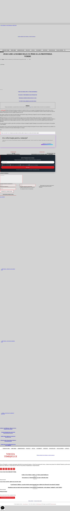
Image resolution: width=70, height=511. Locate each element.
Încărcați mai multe (3, 479)
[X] (11, 469)
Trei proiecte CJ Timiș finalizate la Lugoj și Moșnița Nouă (35, 477)
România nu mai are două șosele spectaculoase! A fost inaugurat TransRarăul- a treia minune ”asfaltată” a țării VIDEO (35, 487)
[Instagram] (4, 469)
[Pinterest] (6, 469)
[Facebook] (1, 469)
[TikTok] (9, 469)
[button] (65, 50)
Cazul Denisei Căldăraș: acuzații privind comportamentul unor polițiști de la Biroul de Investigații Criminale (35, 484)
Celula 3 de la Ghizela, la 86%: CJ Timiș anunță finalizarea (35, 474)
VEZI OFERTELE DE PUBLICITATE (7, 497)
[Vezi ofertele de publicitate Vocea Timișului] (26, 36)
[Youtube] (14, 469)
